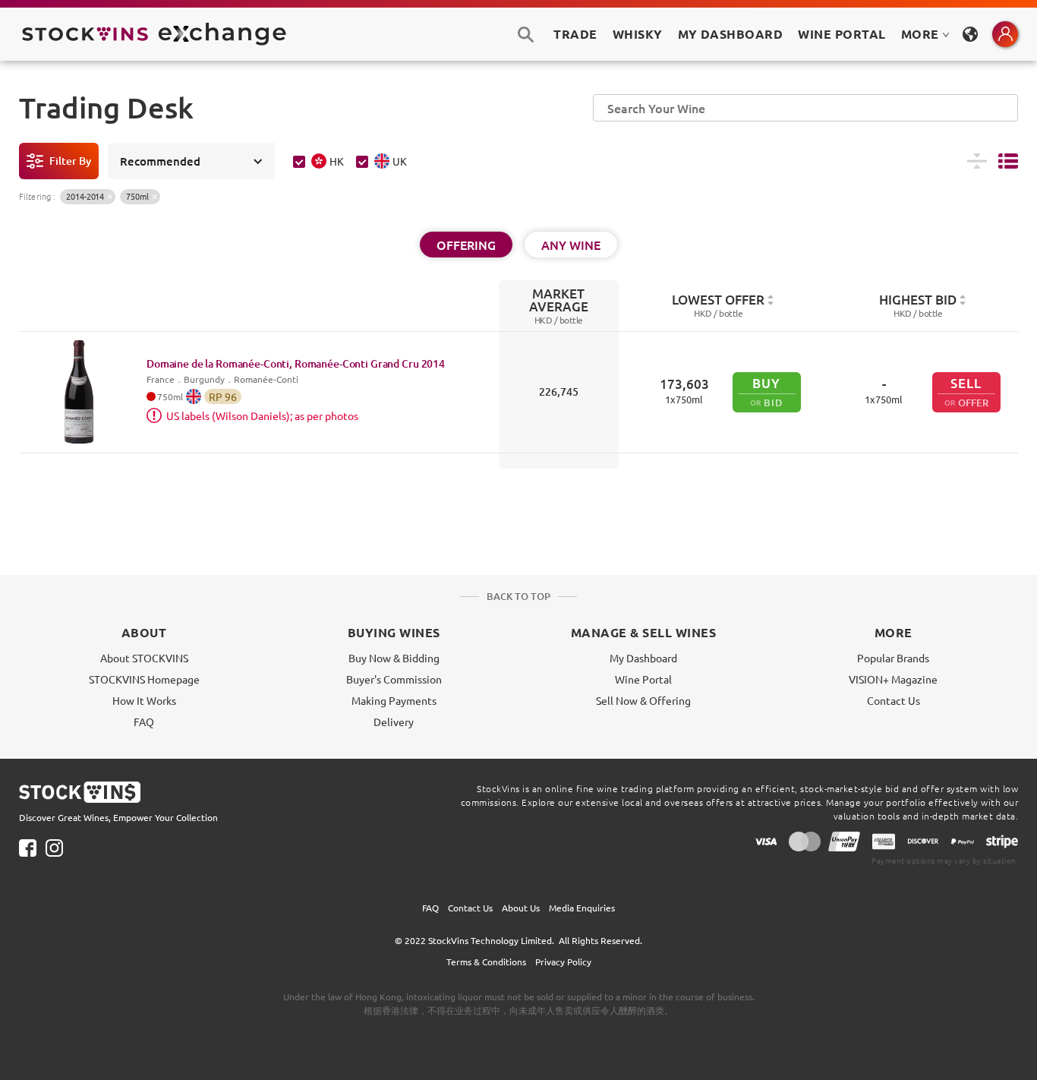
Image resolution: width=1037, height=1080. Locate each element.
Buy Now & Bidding (394, 658)
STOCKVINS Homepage (144, 679)
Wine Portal (841, 34)
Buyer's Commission (394, 679)
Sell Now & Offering (643, 700)
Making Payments (394, 700)
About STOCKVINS (144, 658)
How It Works (144, 700)
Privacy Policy (563, 961)
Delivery (394, 721)
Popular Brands (893, 658)
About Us (521, 908)
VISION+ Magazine (893, 679)
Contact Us (893, 700)
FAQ (144, 721)
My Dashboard (643, 658)
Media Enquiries (582, 908)
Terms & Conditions (486, 961)
